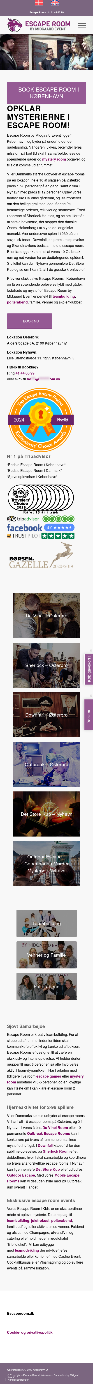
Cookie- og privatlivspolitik (30, 1332)
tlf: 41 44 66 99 (55, 12)
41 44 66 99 (25, 373)
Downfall (45, 1145)
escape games (48, 1076)
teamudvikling (27, 1250)
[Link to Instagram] (82, 1369)
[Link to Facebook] (69, 1369)
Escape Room (38, 12)
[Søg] (69, 25)
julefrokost (40, 1220)
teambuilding (64, 296)
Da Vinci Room (55, 1127)
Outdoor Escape (21, 1175)
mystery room (54, 159)
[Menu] (80, 25)
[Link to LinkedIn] (75, 1369)
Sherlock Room (56, 1151)
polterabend (17, 302)
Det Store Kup (48, 1169)
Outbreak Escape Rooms (48, 1133)
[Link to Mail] (62, 1369)
